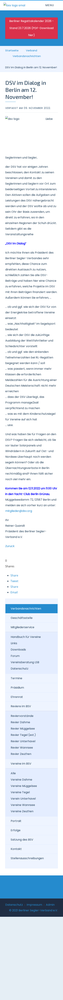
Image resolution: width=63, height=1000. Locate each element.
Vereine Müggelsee (24, 786)
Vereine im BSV (21, 764)
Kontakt (16, 849)
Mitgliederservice (22, 627)
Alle (13, 773)
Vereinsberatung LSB (25, 662)
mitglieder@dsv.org (18, 511)
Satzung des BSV (22, 840)
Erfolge (15, 830)
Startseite (12, 50)
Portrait (16, 821)
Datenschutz (19, 669)
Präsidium (17, 688)
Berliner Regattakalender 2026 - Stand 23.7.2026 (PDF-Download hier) (31, 28)
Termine (16, 678)
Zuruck (10, 546)
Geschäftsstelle (22, 618)
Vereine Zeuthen (22, 811)
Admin (50, 905)
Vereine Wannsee (23, 805)
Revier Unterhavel (23, 741)
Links (14, 643)
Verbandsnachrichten (27, 56)
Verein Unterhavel (23, 799)
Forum (15, 656)
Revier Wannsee (22, 748)
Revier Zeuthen (21, 754)
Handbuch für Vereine (26, 637)
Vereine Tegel (20, 792)
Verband (31, 50)
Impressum (34, 905)
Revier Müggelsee (23, 729)
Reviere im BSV (21, 706)
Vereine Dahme (21, 780)
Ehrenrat (17, 697)
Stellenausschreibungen (27, 858)
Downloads (18, 650)
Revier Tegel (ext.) (23, 735)
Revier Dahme (20, 722)
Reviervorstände (22, 716)
